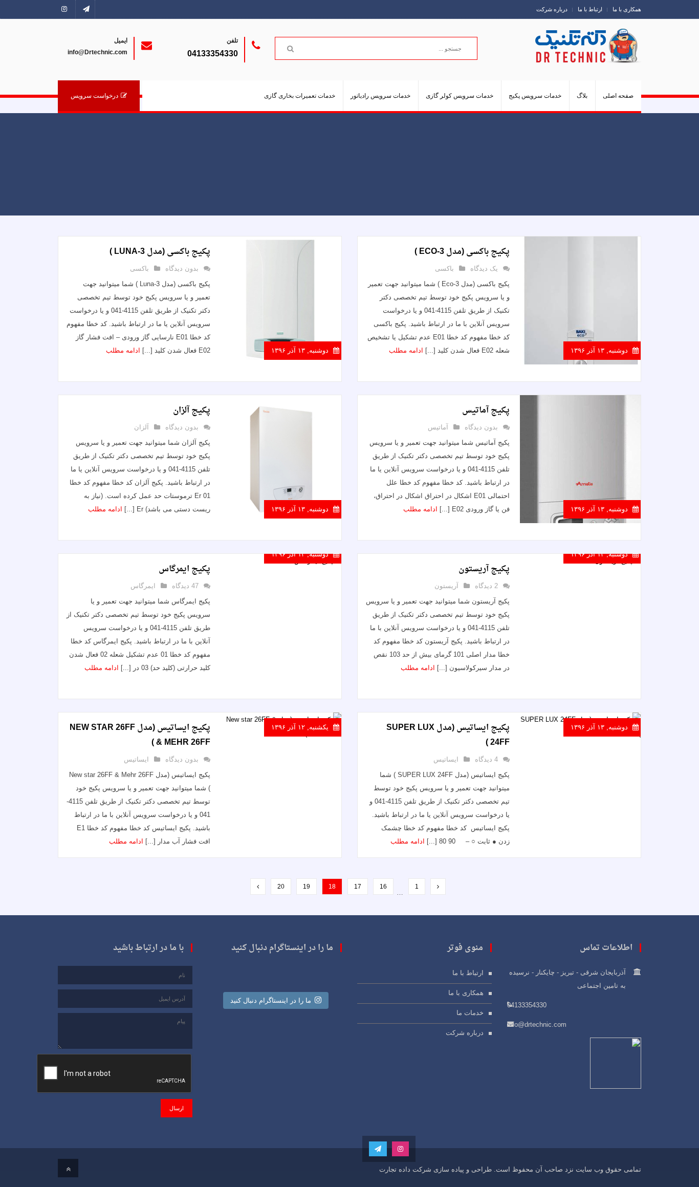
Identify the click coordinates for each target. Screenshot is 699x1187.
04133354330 (212, 53)
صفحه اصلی (618, 95)
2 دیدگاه (486, 586)
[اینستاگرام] (67, 9)
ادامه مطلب (406, 350)
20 (281, 886)
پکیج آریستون (484, 569)
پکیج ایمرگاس (184, 569)
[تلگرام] (86, 9)
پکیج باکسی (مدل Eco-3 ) (462, 252)
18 (332, 886)
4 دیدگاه (486, 759)
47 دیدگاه (185, 586)
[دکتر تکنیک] (602, 57)
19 (306, 886)
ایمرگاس (143, 586)
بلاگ (582, 95)
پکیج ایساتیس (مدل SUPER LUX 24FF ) (448, 735)
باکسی (444, 268)
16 (383, 886)
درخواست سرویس (94, 95)
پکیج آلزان (191, 410)
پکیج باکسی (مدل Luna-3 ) (160, 252)
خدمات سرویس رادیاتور (380, 95)
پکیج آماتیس (486, 410)
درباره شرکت (551, 9)
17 (357, 886)
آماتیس (438, 427)
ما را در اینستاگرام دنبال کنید (270, 1000)
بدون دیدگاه (182, 268)
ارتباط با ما (590, 9)
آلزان (141, 427)
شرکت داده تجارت (405, 1169)
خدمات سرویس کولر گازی (459, 95)
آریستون (446, 586)
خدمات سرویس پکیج (535, 95)
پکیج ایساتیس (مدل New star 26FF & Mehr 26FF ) (140, 735)
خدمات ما (470, 1013)
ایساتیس (445, 759)
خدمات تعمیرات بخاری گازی (299, 95)
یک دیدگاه (484, 268)
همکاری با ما (627, 9)
